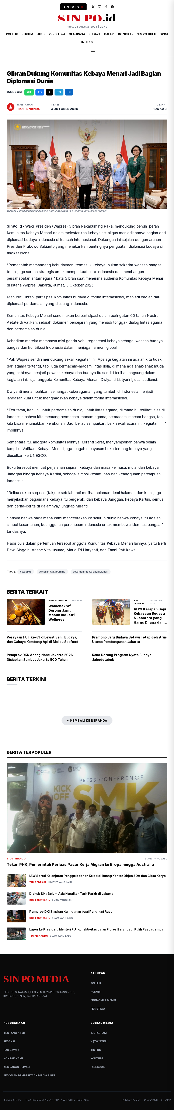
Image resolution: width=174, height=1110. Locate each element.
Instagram (98, 1032)
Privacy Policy (131, 1100)
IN (69, 92)
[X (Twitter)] (93, 6)
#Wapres (25, 571)
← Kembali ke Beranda (87, 720)
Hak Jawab (11, 1050)
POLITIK (12, 34)
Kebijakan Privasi (16, 1067)
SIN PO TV (72, 6)
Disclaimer (151, 1100)
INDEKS (87, 42)
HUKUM (27, 34)
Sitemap (166, 1100)
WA (29, 92)
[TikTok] (105, 6)
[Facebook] (112, 6)
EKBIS (40, 34)
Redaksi (9, 1041)
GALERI (109, 34)
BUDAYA (94, 34)
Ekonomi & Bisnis (103, 1000)
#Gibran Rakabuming (52, 571)
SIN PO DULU (146, 34)
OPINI (164, 34)
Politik (95, 983)
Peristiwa (97, 1008)
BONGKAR (125, 34)
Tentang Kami (14, 1032)
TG (59, 92)
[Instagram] (99, 6)
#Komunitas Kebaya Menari (90, 571)
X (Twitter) (99, 1041)
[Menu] (92, 50)
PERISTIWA (57, 34)
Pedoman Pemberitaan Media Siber (29, 1075)
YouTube (96, 1058)
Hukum (95, 991)
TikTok (95, 1050)
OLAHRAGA (77, 34)
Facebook (97, 1067)
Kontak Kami (13, 1058)
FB (40, 92)
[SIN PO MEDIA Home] (87, 18)
